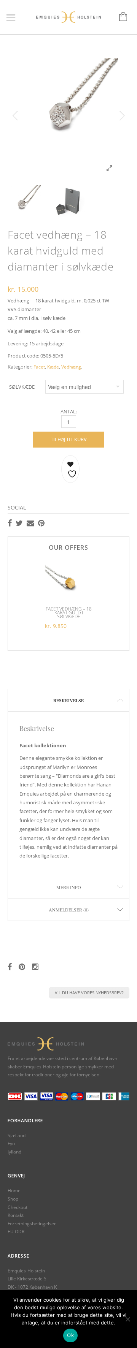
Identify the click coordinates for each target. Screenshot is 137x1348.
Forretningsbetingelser (32, 1223)
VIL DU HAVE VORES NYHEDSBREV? (89, 992)
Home (14, 1190)
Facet (39, 367)
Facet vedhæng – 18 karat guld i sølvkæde (69, 613)
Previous (15, 116)
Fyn (11, 1143)
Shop (13, 1199)
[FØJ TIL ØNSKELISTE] (70, 469)
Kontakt (16, 1215)
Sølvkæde (22, 386)
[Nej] (127, 1319)
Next (121, 116)
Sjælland (16, 1135)
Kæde (53, 367)
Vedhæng (71, 367)
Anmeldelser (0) (69, 910)
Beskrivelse (68, 700)
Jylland (14, 1152)
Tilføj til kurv (69, 439)
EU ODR (16, 1231)
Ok (70, 1335)
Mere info (68, 887)
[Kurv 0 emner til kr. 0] (119, 17)
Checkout (17, 1207)
